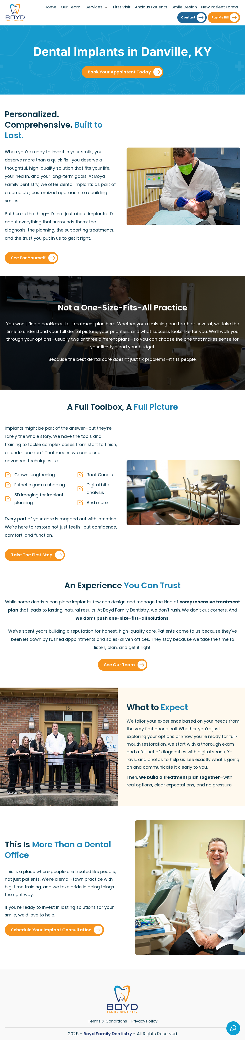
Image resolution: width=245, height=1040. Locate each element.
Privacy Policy (144, 1021)
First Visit (122, 7)
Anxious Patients (151, 7)
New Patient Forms (219, 7)
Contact (188, 17)
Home (50, 7)
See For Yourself (28, 258)
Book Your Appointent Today (119, 72)
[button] (97, 7)
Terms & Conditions (107, 1021)
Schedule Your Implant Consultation (51, 930)
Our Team (70, 7)
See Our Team (119, 665)
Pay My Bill (220, 17)
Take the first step (31, 555)
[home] (15, 12)
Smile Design (184, 7)
